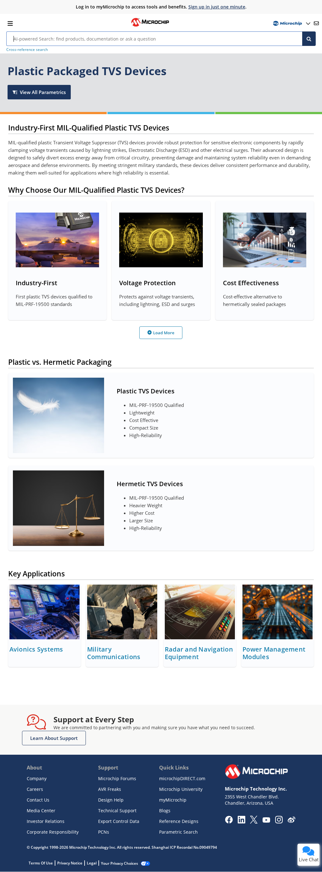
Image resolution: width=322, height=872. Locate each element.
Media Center (41, 811)
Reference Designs (178, 821)
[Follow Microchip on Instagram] (279, 822)
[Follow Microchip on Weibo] (291, 821)
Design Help (111, 800)
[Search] (309, 38)
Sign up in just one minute (216, 7)
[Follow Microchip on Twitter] (254, 822)
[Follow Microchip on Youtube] (266, 821)
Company (37, 778)
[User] (291, 23)
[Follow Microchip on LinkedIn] (241, 822)
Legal (92, 863)
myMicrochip (172, 800)
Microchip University (181, 789)
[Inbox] (316, 23)
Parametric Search (178, 832)
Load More (163, 333)
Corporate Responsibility (53, 832)
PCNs (103, 832)
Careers (35, 789)
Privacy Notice (69, 863)
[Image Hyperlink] (150, 26)
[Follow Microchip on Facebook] (229, 822)
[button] (54, 738)
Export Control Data (118, 821)
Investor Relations (45, 821)
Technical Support (117, 811)
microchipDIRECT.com (182, 778)
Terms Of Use (41, 863)
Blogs (164, 811)
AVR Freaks (109, 789)
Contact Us (38, 800)
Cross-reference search (27, 49)
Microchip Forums (117, 778)
